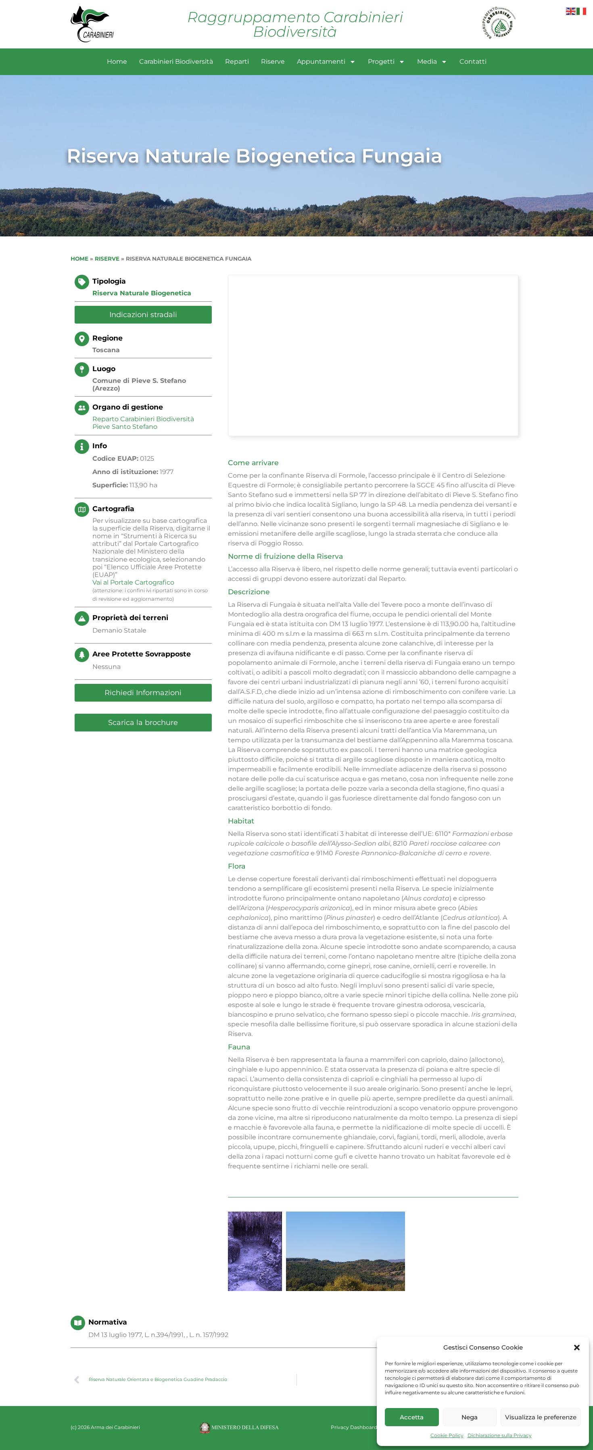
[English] (571, 11)
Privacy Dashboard (354, 1427)
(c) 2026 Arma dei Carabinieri (105, 1427)
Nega (469, 1417)
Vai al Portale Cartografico (133, 582)
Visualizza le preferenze (540, 1417)
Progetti (381, 61)
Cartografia (113, 508)
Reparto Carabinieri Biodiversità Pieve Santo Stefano (143, 422)
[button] (577, 1347)
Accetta (412, 1417)
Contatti (473, 61)
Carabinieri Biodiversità (176, 61)
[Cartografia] (82, 509)
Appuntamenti (321, 61)
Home (117, 61)
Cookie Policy (447, 1435)
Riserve (273, 61)
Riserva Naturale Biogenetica (141, 293)
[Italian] (581, 11)
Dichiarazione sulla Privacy (500, 1435)
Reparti (237, 61)
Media (427, 61)
